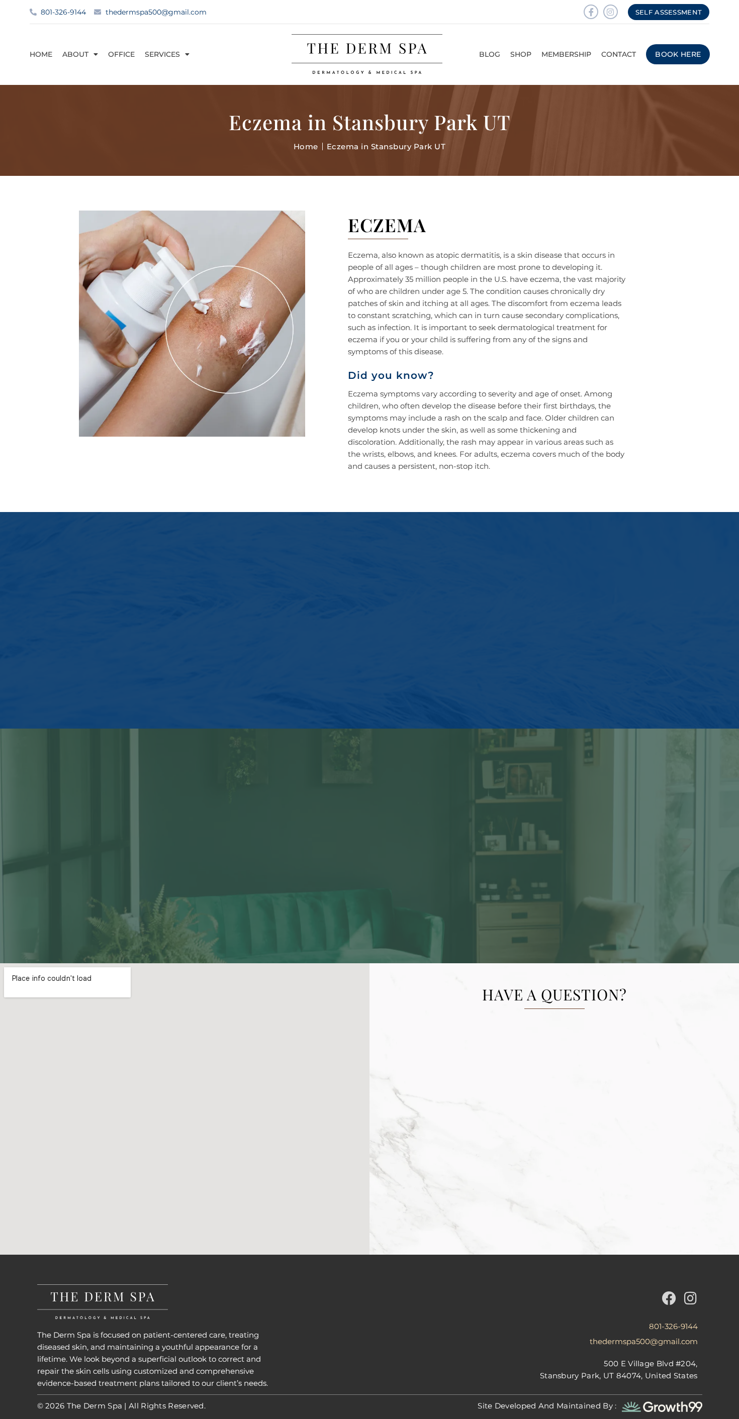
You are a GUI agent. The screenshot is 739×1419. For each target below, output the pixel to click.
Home (41, 54)
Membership (566, 54)
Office (121, 54)
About (75, 54)
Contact (618, 54)
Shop (520, 54)
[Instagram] (610, 12)
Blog (489, 54)
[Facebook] (669, 1298)
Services (162, 54)
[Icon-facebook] (591, 12)
